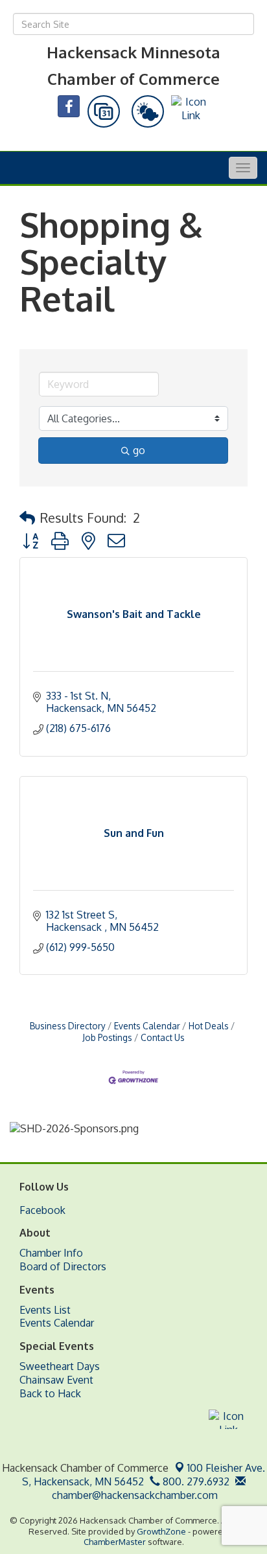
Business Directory (68, 1025)
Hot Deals (209, 1025)
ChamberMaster (115, 1542)
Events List (45, 1309)
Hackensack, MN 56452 (144, 1474)
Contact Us (163, 1037)
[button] (27, 517)
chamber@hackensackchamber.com (133, 1495)
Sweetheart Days (59, 1366)
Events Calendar (147, 1025)
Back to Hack (50, 1393)
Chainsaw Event (56, 1379)
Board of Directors (62, 1266)
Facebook (42, 1210)
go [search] (139, 450)
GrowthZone (161, 1531)
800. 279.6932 (194, 1481)
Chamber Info (51, 1252)
